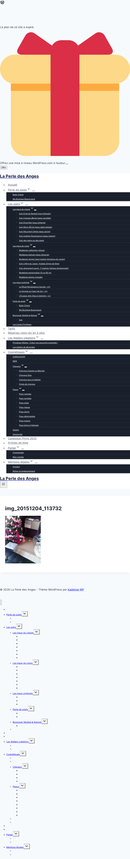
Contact (16, 466)
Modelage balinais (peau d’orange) (34, 255)
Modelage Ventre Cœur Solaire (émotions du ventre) (42, 259)
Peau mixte (24, 403)
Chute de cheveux (27, 384)
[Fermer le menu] (1, 602)
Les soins (11, 627)
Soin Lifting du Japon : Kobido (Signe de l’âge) (39, 263)
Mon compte (18, 457)
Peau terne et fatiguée (29, 425)
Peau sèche (24, 412)
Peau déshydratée (27, 416)
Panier (9, 834)
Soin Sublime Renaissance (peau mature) (37, 236)
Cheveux (17, 766)
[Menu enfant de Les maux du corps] (34, 246)
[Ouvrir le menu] (3, 484)
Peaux (16, 786)
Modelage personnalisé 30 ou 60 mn (35, 272)
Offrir (3, 167)
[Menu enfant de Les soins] (26, 204)
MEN (15, 361)
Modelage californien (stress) (32, 250)
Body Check (18, 194)
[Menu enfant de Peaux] (23, 390)
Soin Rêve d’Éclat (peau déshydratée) (35, 227)
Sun (21, 320)
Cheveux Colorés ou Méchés (32, 371)
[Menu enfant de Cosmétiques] (31, 353)
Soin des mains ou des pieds (31, 240)
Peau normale (25, 394)
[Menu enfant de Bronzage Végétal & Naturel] (42, 316)
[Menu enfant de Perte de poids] (33, 190)
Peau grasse (24, 407)
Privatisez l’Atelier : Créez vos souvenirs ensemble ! (35, 342)
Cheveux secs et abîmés (30, 379)
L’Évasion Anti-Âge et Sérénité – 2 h (35, 296)
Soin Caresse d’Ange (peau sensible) (35, 218)
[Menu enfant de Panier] (22, 448)
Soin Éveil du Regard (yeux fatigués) (35, 213)
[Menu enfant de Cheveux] (25, 367)
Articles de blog (18, 443)
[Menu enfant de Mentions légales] (36, 462)
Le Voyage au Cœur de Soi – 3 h (33, 291)
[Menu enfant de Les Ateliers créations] (42, 338)
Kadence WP (76, 589)
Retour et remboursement (24, 471)
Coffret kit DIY (19, 356)
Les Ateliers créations (17, 741)
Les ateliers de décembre (24, 347)
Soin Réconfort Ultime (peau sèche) (34, 231)
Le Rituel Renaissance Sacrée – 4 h (34, 287)
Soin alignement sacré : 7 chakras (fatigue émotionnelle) (44, 268)
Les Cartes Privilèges (22, 324)
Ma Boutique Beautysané (24, 199)
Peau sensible (25, 398)
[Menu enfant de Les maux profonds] (34, 283)
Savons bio (18, 434)
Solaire (16, 430)
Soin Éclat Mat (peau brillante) (32, 222)
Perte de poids (20, 709)
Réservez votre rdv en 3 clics (26, 332)
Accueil (12, 184)
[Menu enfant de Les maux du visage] (35, 210)
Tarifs (11, 328)
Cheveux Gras (25, 375)
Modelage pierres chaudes (30, 277)
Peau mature (24, 421)
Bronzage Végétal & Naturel (27, 722)
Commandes (18, 452)
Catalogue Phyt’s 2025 (22, 438)
